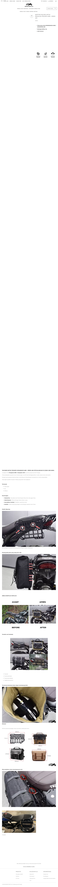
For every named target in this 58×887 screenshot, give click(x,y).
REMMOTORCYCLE (9, 884)
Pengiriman (45, 874)
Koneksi (51, 1)
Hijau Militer (48, 36)
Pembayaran (45, 876)
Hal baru (17, 876)
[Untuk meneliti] (55, 8)
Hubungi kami (32, 878)
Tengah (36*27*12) (47, 41)
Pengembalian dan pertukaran (49, 878)
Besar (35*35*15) (39, 41)
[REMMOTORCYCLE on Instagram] (3, 1)
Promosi (17, 878)
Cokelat (42, 36)
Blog (7, 1)
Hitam (37, 36)
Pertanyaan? (32, 876)
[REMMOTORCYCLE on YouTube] (4, 1)
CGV (30, 880)
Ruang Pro (18, 1)
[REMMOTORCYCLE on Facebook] (1, 1)
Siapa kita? (32, 874)
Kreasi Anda (12, 1)
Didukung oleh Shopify (17, 884)
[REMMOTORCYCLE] (29, 5)
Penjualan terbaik (19, 874)
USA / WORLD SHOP (26, 1)
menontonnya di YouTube (35, 863)
